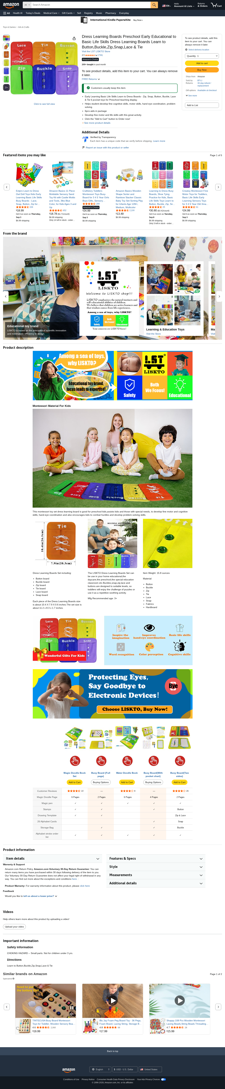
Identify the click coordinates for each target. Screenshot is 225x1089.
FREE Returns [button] (90, 79)
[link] (29, 197)
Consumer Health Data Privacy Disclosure (116, 1079)
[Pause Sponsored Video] (72, 1008)
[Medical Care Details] (58, 13)
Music (99, 13)
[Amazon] (11, 5)
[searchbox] (91, 5)
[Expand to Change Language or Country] (170, 6)
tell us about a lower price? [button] (39, 896)
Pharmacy (110, 13)
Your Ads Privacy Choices (148, 1079)
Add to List (192, 105)
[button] (6, 13)
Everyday (124, 13)
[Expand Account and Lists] (193, 6)
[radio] (6, 38)
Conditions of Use (71, 1079)
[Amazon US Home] (68, 1070)
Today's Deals (33, 13)
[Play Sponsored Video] (113, 1000)
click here (85, 886)
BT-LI (199, 80)
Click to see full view (44, 104)
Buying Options (101, 782)
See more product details (97, 123)
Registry (88, 13)
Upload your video (14, 926)
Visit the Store (153, 333)
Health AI (17, 13)
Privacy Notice (88, 1079)
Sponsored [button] (7, 979)
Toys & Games (9, 27)
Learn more (159, 141)
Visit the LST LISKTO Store (96, 51)
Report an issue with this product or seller (107, 147)
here (74, 879)
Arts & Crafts (23, 27)
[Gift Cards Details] (74, 13)
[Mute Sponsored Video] (72, 1014)
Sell (79, 13)
